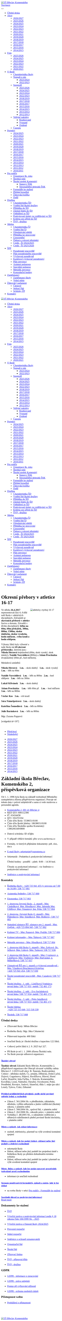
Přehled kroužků (21, 192)
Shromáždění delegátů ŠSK (32, 186)
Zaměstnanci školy (22, 277)
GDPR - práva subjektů (18, 1281)
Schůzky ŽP (19, 291)
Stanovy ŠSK (25, 184)
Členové (17, 285)
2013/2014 (24, 112)
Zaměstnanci (13, 275)
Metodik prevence (21, 269)
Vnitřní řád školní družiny (25, 205)
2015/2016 (18, 47)
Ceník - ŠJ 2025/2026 (23, 245)
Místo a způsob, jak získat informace (19, 1127)
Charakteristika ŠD (22, 203)
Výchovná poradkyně (23, 256)
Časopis (17, 128)
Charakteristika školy (23, 74)
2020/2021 (18, 34)
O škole (11, 71)
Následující (12, 734)
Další (15, 197)
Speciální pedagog (22, 267)
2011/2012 (18, 168)
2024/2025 (18, 23)
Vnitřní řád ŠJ (19, 229)
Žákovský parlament (17, 283)
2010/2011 (18, 170)
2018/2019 (18, 39)
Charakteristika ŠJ (21, 227)
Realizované (25, 120)
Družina (11, 200)
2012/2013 (24, 114)
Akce (9, 15)
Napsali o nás (19, 77)
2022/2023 (18, 29)
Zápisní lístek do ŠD (23, 211)
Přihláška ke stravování (24, 235)
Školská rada (19, 178)
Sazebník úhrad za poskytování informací (21, 1197)
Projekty (11, 130)
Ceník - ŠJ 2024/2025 (23, 243)
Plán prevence (20, 261)
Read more (6, 1200)
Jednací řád (18, 288)
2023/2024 (18, 26)
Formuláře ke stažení (23, 189)
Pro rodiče (12, 173)
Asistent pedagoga (22, 264)
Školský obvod (8, 1061)
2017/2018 (18, 42)
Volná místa (18, 280)
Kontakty (11, 293)
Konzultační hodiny (22, 272)
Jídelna (10, 224)
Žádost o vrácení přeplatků (26, 240)
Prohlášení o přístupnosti (19, 1302)
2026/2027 (18, 18)
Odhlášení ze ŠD (21, 213)
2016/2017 (18, 45)
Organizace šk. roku (22, 176)
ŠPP (9, 248)
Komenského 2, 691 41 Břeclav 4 (23, 810)
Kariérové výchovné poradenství (28, 259)
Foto (9, 53)
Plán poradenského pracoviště (27, 253)
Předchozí (12, 731)
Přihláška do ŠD (21, 208)
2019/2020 (18, 37)
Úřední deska (13, 13)
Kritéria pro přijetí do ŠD (25, 219)
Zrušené (23, 125)
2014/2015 (18, 50)
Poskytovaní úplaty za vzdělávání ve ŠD (32, 216)
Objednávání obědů (22, 232)
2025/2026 (18, 21)
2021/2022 (18, 31)
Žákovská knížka (21, 195)
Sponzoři (17, 85)
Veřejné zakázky (21, 117)
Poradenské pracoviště (23, 251)
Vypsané (23, 122)
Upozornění (19, 237)
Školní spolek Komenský (25, 181)
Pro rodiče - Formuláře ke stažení (44, 1190)
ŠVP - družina (20, 221)
